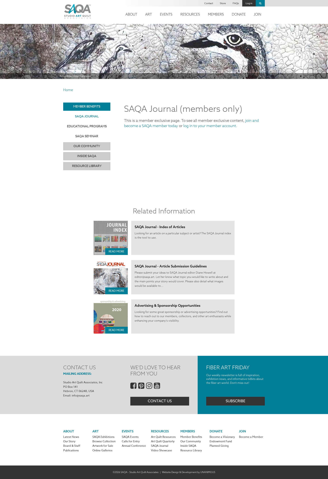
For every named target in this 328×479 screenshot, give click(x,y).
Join (257, 14)
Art (148, 14)
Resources (190, 14)
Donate (239, 14)
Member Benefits (86, 106)
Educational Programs (87, 126)
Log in (249, 3)
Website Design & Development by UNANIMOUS (188, 472)
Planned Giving (219, 446)
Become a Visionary (222, 437)
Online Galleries (102, 450)
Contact (208, 3)
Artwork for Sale (102, 446)
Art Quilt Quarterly (163, 441)
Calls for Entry (131, 441)
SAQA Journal (87, 116)
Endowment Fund (221, 441)
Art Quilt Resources (163, 437)
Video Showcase (161, 450)
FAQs (236, 3)
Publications (71, 450)
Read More (116, 251)
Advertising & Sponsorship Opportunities (167, 305)
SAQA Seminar (86, 136)
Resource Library (87, 166)
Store (223, 3)
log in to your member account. (210, 125)
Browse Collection (103, 441)
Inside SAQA (86, 156)
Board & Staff (71, 446)
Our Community (86, 146)
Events (166, 14)
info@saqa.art (81, 396)
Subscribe (235, 401)
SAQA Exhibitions (103, 437)
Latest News (71, 437)
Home (68, 90)
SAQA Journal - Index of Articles (160, 227)
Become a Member (251, 437)
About (131, 14)
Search (260, 3)
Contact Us (160, 401)
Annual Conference (134, 446)
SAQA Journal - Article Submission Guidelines (171, 266)
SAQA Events (130, 437)
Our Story (69, 441)
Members (216, 14)
